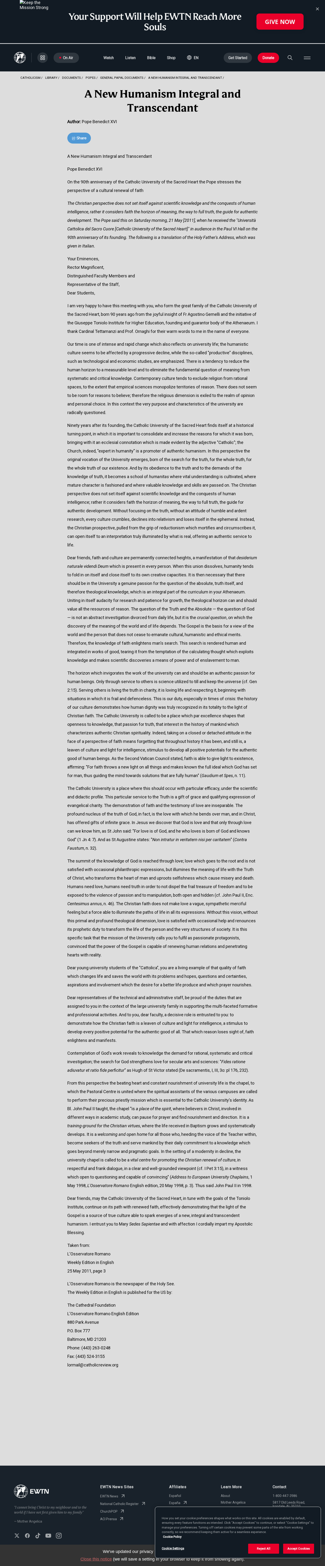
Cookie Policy (172, 1536)
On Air (68, 58)
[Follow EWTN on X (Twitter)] (17, 1536)
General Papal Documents (121, 77)
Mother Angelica (233, 1502)
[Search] (290, 57)
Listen (130, 58)
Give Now (280, 22)
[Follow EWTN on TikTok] (38, 1536)
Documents (71, 77)
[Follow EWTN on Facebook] (27, 1536)
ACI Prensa (108, 1519)
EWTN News (109, 1496)
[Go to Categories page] (42, 57)
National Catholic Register (119, 1504)
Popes (91, 77)
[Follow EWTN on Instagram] (59, 1536)
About (225, 1496)
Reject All (263, 1548)
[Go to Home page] (31, 1492)
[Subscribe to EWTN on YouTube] (48, 1536)
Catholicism (30, 77)
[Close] (317, 9)
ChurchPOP (109, 1511)
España (174, 1503)
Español (175, 1496)
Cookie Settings (173, 1548)
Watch (108, 58)
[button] (192, 57)
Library (51, 77)
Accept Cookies (298, 1548)
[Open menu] (307, 57)
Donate (268, 58)
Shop (171, 58)
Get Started (237, 58)
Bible (151, 58)
